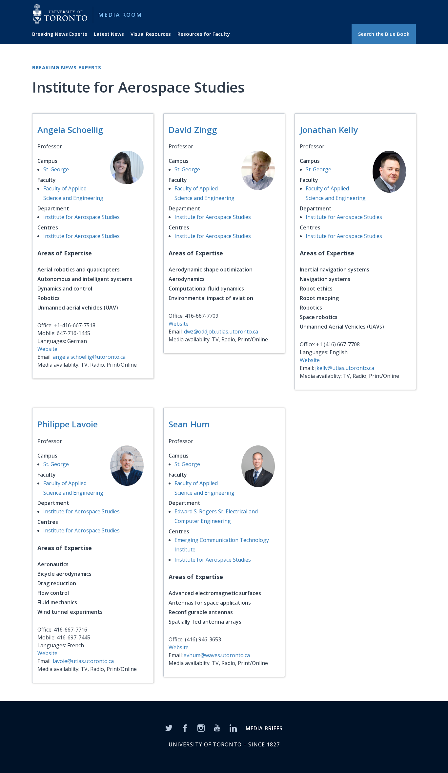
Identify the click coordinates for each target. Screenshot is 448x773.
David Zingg (193, 130)
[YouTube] (217, 727)
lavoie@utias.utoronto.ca (83, 661)
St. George (56, 169)
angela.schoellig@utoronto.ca (89, 356)
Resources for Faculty (203, 34)
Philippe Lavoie (67, 424)
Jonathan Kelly (329, 130)
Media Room (120, 14)
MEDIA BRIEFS (264, 728)
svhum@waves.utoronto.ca (217, 655)
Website (47, 349)
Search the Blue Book (383, 34)
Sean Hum (189, 424)
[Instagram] (201, 727)
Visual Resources (151, 34)
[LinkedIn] (233, 727)
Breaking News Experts (59, 34)
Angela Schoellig (70, 130)
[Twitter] (169, 727)
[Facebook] (185, 727)
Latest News (109, 34)
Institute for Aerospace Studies (81, 217)
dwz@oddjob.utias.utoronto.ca (221, 331)
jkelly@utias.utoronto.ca (344, 368)
